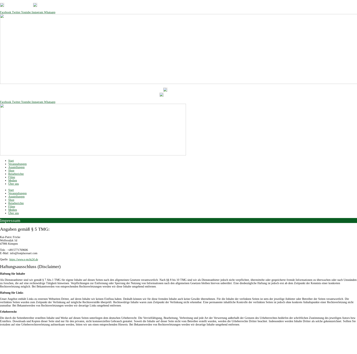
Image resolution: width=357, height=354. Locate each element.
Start (11, 160)
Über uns (13, 183)
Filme (11, 177)
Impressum (192, 330)
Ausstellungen (16, 167)
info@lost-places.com (58, 6)
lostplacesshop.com (188, 343)
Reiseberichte (16, 173)
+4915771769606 (20, 6)
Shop (11, 170)
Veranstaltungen (17, 164)
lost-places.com (166, 343)
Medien (12, 180)
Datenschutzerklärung (171, 330)
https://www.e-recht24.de (23, 259)
